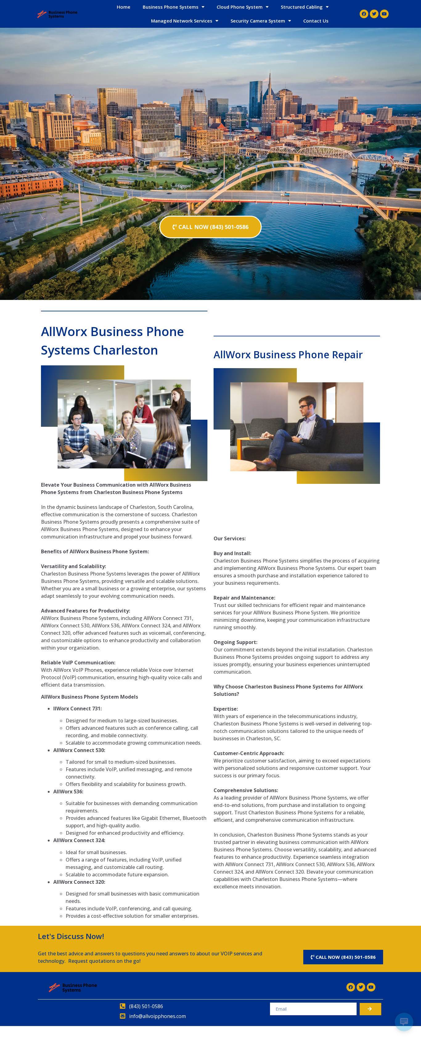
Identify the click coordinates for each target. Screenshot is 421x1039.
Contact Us (316, 21)
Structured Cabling (302, 7)
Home (123, 7)
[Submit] (370, 1009)
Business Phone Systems (170, 7)
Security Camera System (258, 21)
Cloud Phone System (240, 7)
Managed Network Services (181, 21)
